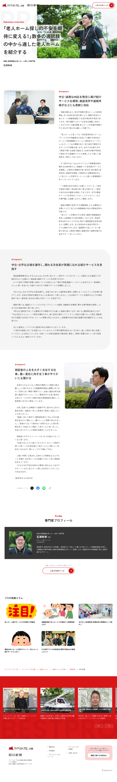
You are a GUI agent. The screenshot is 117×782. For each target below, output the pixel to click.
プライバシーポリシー (54, 755)
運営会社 (52, 747)
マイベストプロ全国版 (73, 748)
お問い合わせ (73, 753)
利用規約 (52, 751)
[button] (98, 726)
